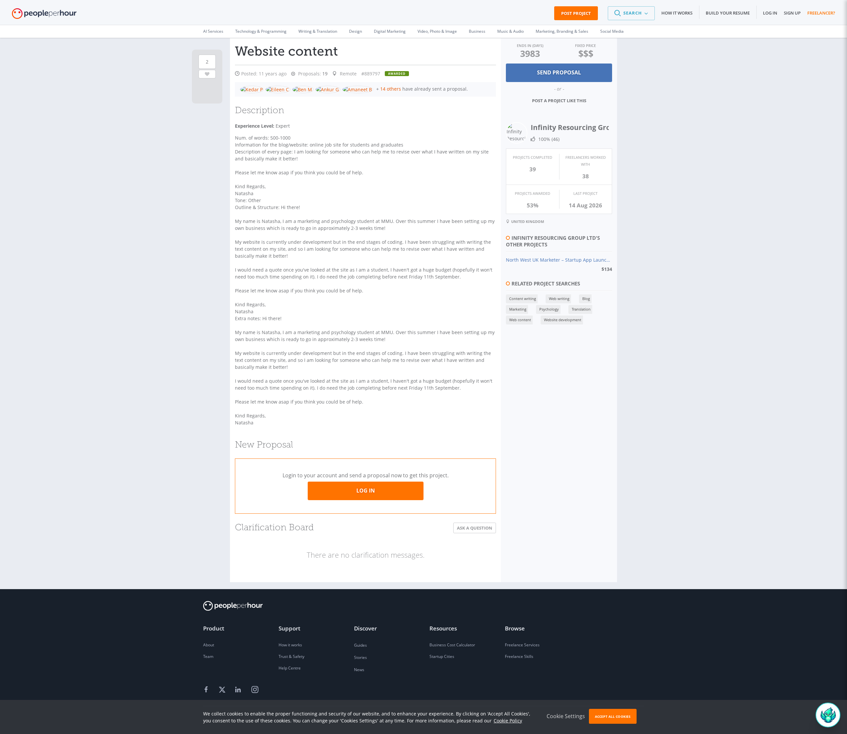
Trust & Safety (291, 656)
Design (355, 31)
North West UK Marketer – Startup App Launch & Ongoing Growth (559, 260)
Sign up (792, 13)
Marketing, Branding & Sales (562, 31)
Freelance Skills (519, 656)
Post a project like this (559, 101)
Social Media (612, 31)
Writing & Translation (317, 31)
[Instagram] (255, 690)
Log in (770, 13)
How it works (676, 13)
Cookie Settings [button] (566, 716)
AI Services (213, 31)
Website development (562, 319)
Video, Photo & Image (437, 31)
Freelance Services (522, 645)
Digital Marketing (390, 31)
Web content (520, 319)
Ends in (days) (530, 45)
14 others (390, 89)
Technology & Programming (261, 31)
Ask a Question (474, 528)
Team (208, 656)
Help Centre (290, 668)
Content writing (522, 298)
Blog (586, 298)
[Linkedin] (239, 690)
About (208, 645)
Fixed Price (585, 45)
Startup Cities (441, 656)
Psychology (549, 309)
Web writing (559, 298)
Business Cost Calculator (452, 645)
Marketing (517, 309)
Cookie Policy (508, 720)
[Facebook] (207, 690)
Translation (581, 309)
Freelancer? (821, 13)
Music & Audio (510, 31)
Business (477, 31)
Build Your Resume (728, 13)
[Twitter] (223, 690)
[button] (631, 13)
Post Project (576, 13)
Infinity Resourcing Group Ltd (581, 127)
